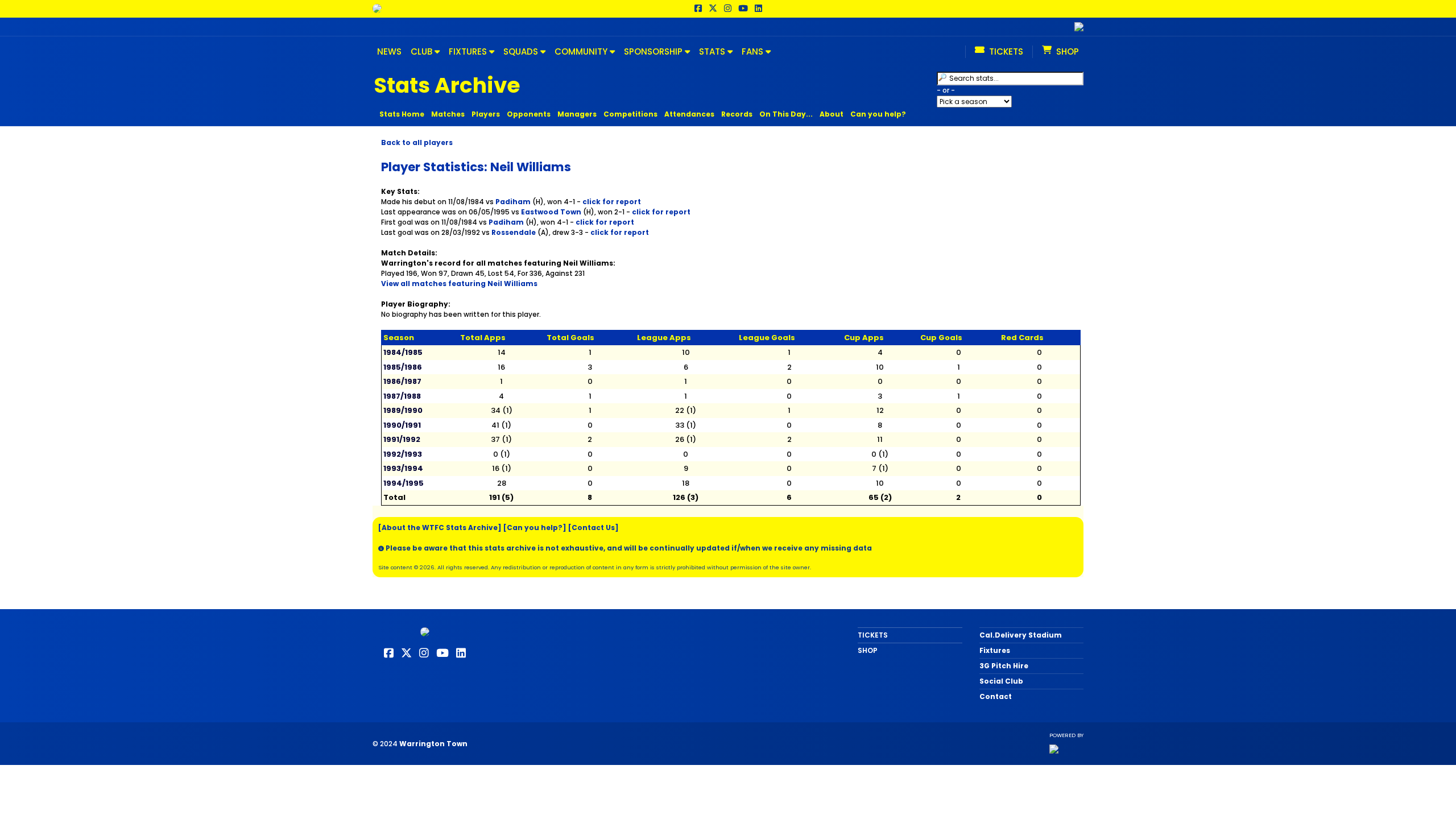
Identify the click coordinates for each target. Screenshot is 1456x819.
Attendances (689, 114)
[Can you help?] (534, 527)
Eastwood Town (551, 212)
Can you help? (878, 114)
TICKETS (873, 635)
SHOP (868, 650)
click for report (611, 201)
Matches (448, 114)
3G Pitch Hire (1003, 666)
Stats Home (401, 114)
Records (736, 114)
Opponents (529, 114)
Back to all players (417, 142)
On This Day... (786, 114)
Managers (577, 114)
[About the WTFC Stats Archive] (440, 527)
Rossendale (513, 232)
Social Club (1001, 681)
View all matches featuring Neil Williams (459, 283)
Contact (995, 696)
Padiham (513, 201)
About (831, 114)
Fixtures (994, 650)
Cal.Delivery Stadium (1020, 635)
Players (485, 114)
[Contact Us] (593, 527)
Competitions (630, 114)
